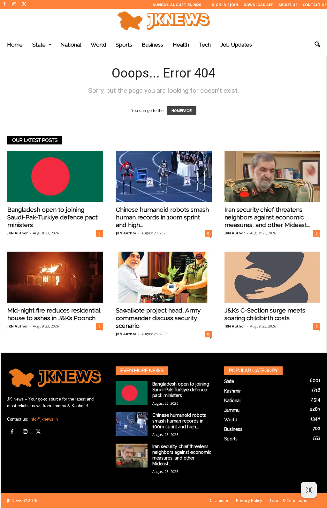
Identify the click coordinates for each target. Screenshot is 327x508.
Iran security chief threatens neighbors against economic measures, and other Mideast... (267, 217)
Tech (205, 44)
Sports (124, 44)
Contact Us (315, 4)
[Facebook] (4, 4)
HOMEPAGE (181, 111)
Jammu (232, 410)
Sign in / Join (225, 4)
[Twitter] (24, 4)
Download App (258, 4)
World (98, 44)
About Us (288, 4)
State (39, 44)
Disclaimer (219, 500)
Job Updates (236, 44)
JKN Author (17, 233)
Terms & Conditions (288, 500)
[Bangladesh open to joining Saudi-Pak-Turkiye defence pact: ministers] (55, 176)
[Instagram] (14, 4)
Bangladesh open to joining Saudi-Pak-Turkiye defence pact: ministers (52, 217)
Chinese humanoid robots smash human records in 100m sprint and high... (162, 217)
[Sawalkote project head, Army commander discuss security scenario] (164, 277)
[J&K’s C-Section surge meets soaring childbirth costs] (272, 277)
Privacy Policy (249, 500)
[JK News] (163, 20)
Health (181, 44)
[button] (317, 45)
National (70, 44)
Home (15, 44)
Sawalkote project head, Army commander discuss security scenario (158, 318)
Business (152, 44)
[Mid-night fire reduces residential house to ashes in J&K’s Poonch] (55, 277)
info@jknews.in (44, 419)
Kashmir (232, 391)
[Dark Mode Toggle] (308, 489)
